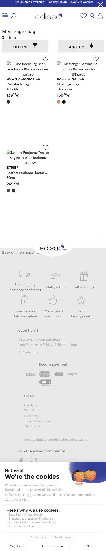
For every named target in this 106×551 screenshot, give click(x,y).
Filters (20, 47)
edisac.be (60, 439)
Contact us (29, 352)
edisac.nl (81, 439)
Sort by (76, 47)
